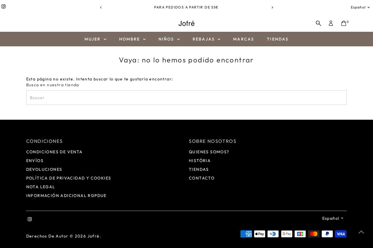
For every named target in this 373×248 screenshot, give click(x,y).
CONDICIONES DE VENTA (54, 151)
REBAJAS (204, 39)
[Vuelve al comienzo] (361, 232)
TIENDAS (277, 39)
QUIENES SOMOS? (209, 151)
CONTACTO (201, 178)
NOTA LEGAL (40, 186)
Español (358, 7)
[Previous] (101, 7)
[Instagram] (3, 7)
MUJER (93, 39)
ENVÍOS (34, 160)
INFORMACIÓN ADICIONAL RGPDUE (66, 195)
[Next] (272, 7)
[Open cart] (344, 23)
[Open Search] (318, 23)
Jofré (93, 236)
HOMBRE (130, 39)
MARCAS (243, 39)
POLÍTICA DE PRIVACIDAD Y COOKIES (68, 178)
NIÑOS (167, 39)
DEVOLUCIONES (44, 169)
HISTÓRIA (200, 160)
